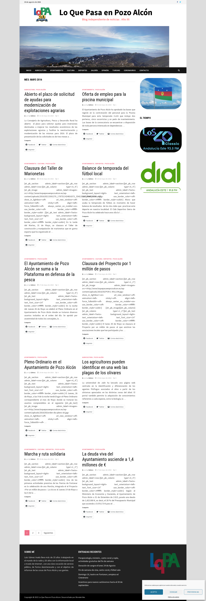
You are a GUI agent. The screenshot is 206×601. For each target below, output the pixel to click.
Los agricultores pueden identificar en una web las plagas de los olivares (105, 367)
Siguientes (48, 532)
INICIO (28, 70)
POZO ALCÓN (41, 90)
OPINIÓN (105, 70)
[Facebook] (177, 1)
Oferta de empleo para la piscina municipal (104, 97)
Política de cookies (173, 597)
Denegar (173, 592)
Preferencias (193, 592)
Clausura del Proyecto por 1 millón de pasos (106, 266)
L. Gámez (32, 116)
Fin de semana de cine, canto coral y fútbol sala (99, 570)
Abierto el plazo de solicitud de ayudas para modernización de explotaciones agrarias (49, 102)
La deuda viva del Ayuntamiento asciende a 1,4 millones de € (108, 459)
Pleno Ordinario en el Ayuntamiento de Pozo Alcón (50, 364)
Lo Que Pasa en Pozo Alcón (105, 12)
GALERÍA (94, 70)
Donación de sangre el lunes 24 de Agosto (97, 565)
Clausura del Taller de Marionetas (43, 171)
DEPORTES (82, 70)
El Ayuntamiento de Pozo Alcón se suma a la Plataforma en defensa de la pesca (49, 271)
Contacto (144, 70)
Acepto (154, 592)
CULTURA (71, 70)
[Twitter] (180, 1)
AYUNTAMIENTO (56, 70)
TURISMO (116, 70)
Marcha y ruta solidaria (44, 454)
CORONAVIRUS (130, 70)
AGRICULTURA (40, 70)
